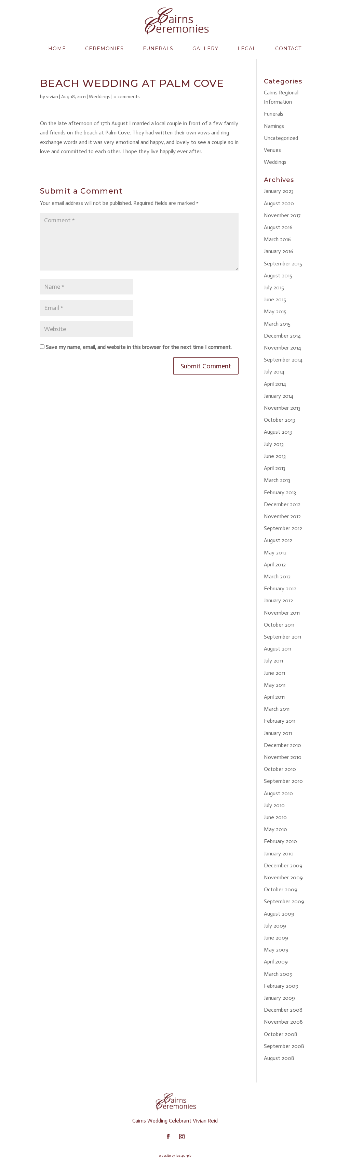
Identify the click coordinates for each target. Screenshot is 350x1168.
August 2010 (278, 793)
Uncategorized (281, 138)
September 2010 (283, 781)
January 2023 (279, 191)
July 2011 (273, 660)
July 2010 (274, 805)
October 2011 (279, 624)
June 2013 (275, 456)
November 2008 (283, 1022)
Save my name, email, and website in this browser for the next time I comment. (139, 347)
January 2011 (278, 733)
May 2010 (275, 829)
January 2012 (278, 600)
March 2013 (277, 480)
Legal (247, 48)
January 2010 (279, 853)
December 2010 (282, 745)
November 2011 (282, 612)
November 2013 (282, 408)
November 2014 (282, 347)
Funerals (158, 48)
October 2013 (279, 420)
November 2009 (283, 877)
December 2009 (283, 865)
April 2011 (274, 697)
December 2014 (282, 335)
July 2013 (274, 444)
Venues (272, 150)
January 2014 (278, 396)
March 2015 (277, 323)
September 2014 (283, 359)
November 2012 (282, 516)
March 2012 (277, 576)
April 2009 (276, 961)
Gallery (205, 48)
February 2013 (280, 492)
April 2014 (275, 384)
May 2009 (276, 949)
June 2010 (275, 817)
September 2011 (282, 636)
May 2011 (274, 685)
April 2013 (274, 468)
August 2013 (278, 432)
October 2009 (280, 889)
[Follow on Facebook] (168, 1136)
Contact (288, 48)
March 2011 (277, 709)
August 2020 (279, 203)
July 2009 (275, 925)
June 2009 (276, 937)
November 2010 (282, 757)
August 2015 (278, 275)
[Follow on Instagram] (181, 1136)
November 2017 (282, 215)
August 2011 (277, 648)
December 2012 (282, 504)
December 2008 (283, 1010)
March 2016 (277, 239)
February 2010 (280, 841)
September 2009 (284, 901)
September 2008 (284, 1046)
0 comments (126, 97)
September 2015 (283, 263)
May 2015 (275, 311)
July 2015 (274, 287)
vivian (52, 97)
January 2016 (278, 251)
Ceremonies (104, 48)
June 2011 (274, 673)
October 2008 (280, 1034)
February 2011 (279, 721)
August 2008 (279, 1058)
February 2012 (280, 588)
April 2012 (275, 564)
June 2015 (275, 299)
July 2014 (274, 371)
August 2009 (279, 913)
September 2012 (283, 528)
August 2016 (278, 227)
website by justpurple (175, 1156)
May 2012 (275, 552)
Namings (274, 126)
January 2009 (279, 998)
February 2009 (281, 986)
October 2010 (280, 769)
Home (57, 48)
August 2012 (278, 540)
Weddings (99, 97)
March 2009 (278, 974)
